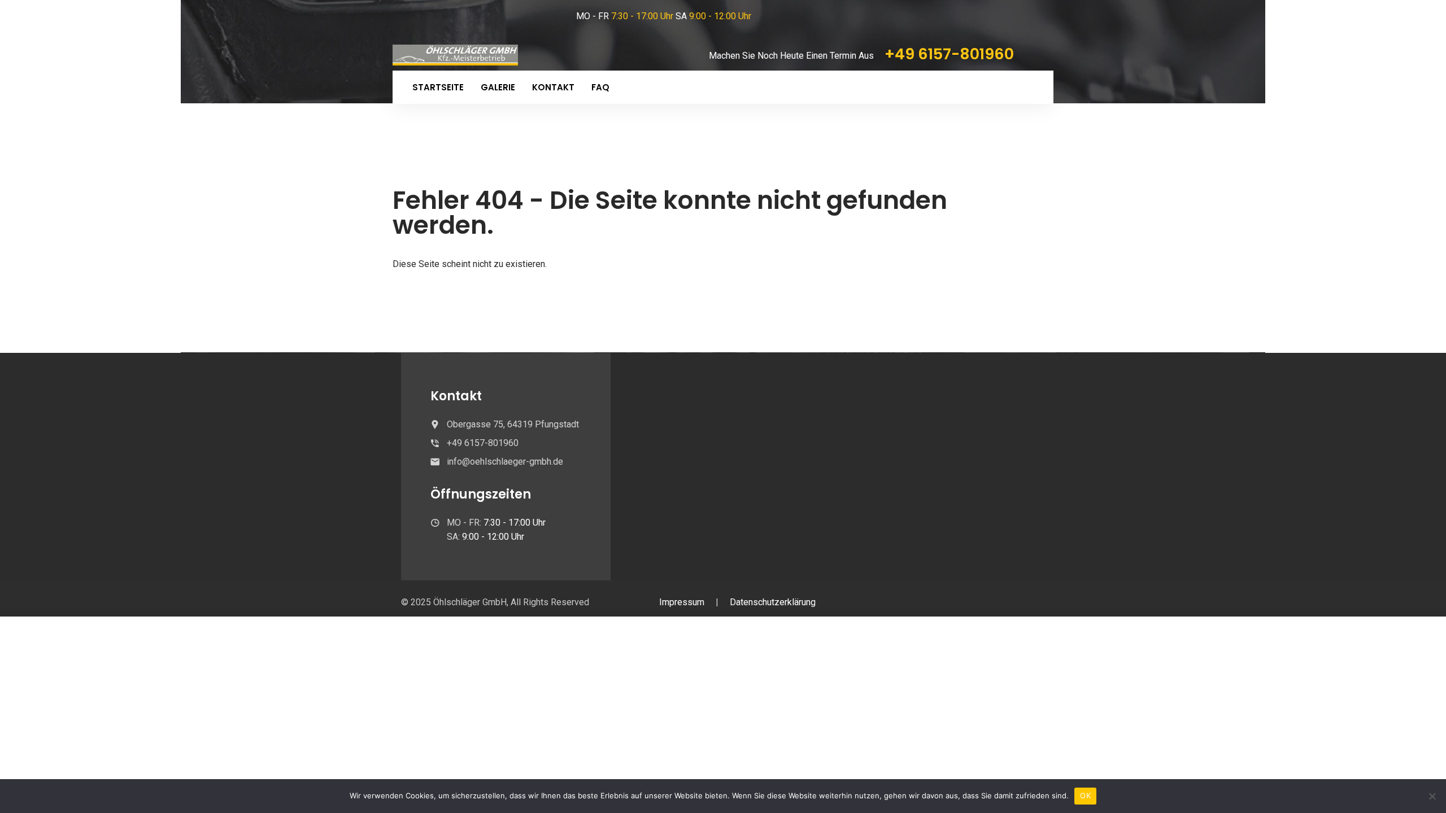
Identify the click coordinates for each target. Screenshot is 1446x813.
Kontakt (553, 87)
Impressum (681, 602)
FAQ (600, 87)
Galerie (498, 87)
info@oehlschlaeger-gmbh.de (505, 461)
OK (1085, 795)
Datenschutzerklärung (773, 602)
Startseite (438, 87)
